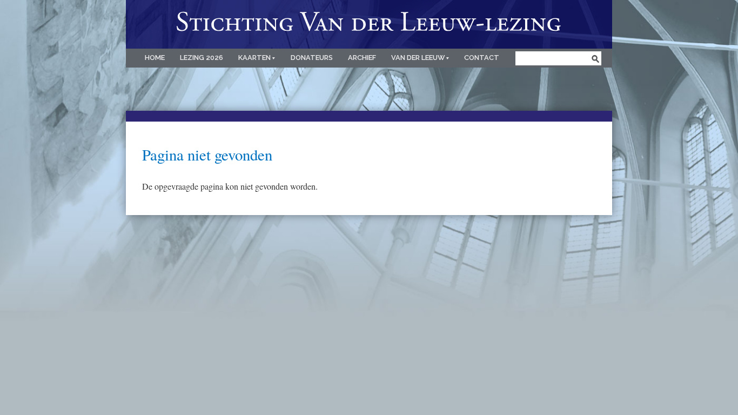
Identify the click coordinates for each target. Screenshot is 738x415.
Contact (481, 57)
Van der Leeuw (418, 57)
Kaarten (255, 57)
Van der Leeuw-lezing (369, 24)
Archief (362, 57)
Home (155, 57)
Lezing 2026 (201, 57)
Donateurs (312, 57)
